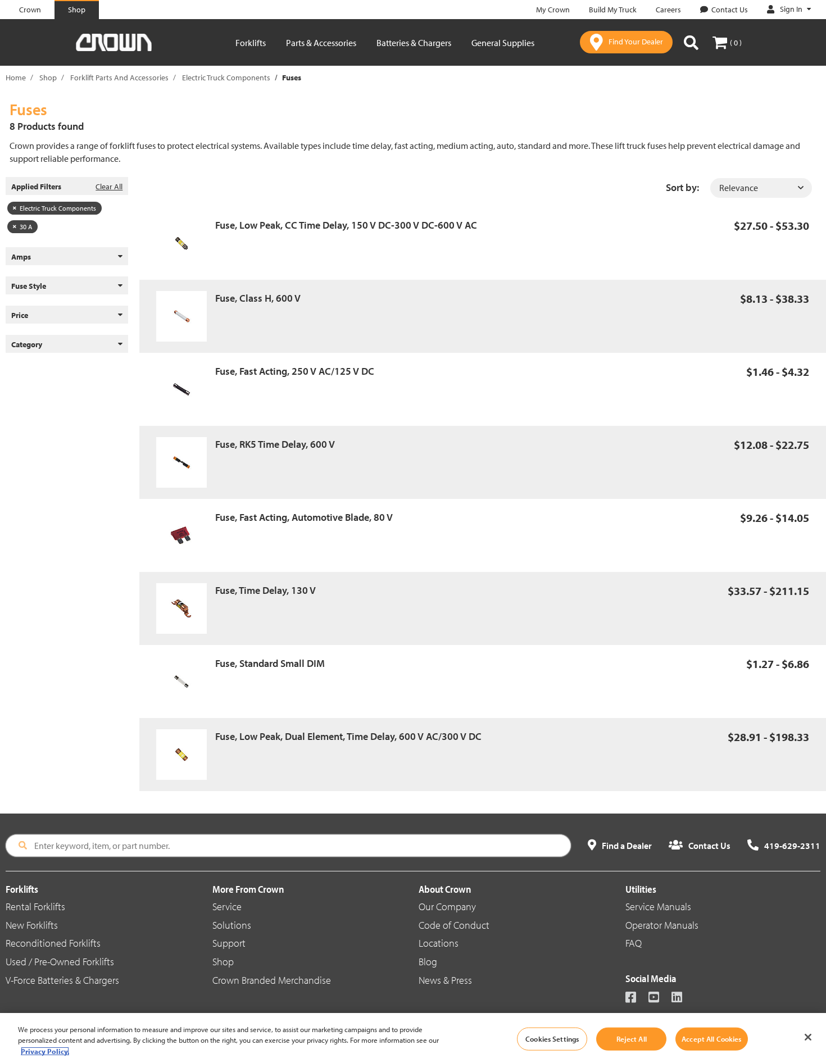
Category (26, 344)
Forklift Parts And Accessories (119, 77)
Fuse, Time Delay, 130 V (265, 590)
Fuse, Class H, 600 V (258, 298)
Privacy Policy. (45, 1051)
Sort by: (682, 187)
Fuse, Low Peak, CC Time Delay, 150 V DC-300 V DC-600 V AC (346, 225)
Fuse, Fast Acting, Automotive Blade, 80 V (304, 517)
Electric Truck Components (226, 77)
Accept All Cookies (711, 1038)
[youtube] (658, 998)
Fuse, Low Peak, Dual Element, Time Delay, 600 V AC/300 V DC (348, 736)
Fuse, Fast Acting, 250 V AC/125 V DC (294, 371)
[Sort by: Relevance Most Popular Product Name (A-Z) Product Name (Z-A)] (761, 188)
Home (16, 77)
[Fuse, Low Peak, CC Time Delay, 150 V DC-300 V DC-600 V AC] (185, 243)
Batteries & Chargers (413, 42)
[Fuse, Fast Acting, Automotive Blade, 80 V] (185, 535)
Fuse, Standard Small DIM (270, 663)
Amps (21, 257)
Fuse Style (28, 286)
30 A (26, 226)
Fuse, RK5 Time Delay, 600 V (275, 444)
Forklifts (250, 42)
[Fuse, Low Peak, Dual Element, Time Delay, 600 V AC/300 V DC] (185, 754)
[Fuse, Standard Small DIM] (185, 681)
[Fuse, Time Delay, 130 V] (185, 608)
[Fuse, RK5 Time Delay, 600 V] (185, 462)
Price (19, 315)
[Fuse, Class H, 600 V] (185, 316)
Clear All (109, 186)
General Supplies (502, 42)
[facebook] (635, 998)
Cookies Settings (552, 1038)
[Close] (808, 1037)
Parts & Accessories (321, 42)
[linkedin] (681, 998)
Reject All (631, 1038)
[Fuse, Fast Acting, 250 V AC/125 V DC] (185, 389)
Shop (48, 77)
